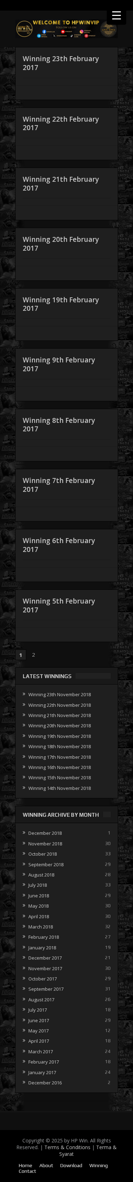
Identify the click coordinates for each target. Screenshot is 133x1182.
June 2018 (38, 895)
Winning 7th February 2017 (59, 485)
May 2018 (38, 906)
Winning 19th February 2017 (61, 304)
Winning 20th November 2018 (59, 725)
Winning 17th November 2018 (59, 757)
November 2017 (45, 968)
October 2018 (42, 854)
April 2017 (38, 1041)
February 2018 (43, 937)
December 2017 (45, 958)
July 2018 (37, 885)
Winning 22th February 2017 (61, 124)
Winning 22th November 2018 (59, 705)
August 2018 (41, 875)
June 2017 (38, 1020)
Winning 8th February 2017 (59, 425)
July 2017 (37, 1010)
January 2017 (42, 1072)
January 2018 (42, 947)
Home (25, 1165)
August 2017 (41, 999)
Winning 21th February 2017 (61, 184)
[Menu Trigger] (116, 15)
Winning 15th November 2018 (59, 777)
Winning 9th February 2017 (59, 364)
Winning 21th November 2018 (59, 715)
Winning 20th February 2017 (61, 244)
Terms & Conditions (67, 1147)
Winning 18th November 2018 (59, 746)
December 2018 (45, 833)
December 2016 (45, 1082)
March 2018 (40, 927)
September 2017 (45, 989)
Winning (98, 1165)
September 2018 (45, 864)
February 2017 (43, 1062)
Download (71, 1165)
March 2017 (40, 1051)
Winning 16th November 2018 (59, 767)
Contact (27, 1171)
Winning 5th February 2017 (59, 605)
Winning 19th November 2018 (59, 736)
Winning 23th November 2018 (59, 694)
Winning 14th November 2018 (59, 788)
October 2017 (42, 979)
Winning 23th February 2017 (61, 63)
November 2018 (45, 843)
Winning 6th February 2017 (59, 545)
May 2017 (38, 1030)
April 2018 (38, 916)
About (46, 1165)
